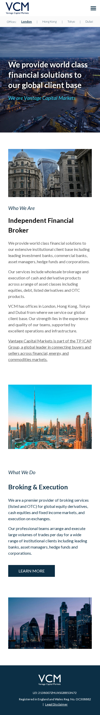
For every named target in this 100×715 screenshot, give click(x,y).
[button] (93, 8)
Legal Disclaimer (56, 704)
